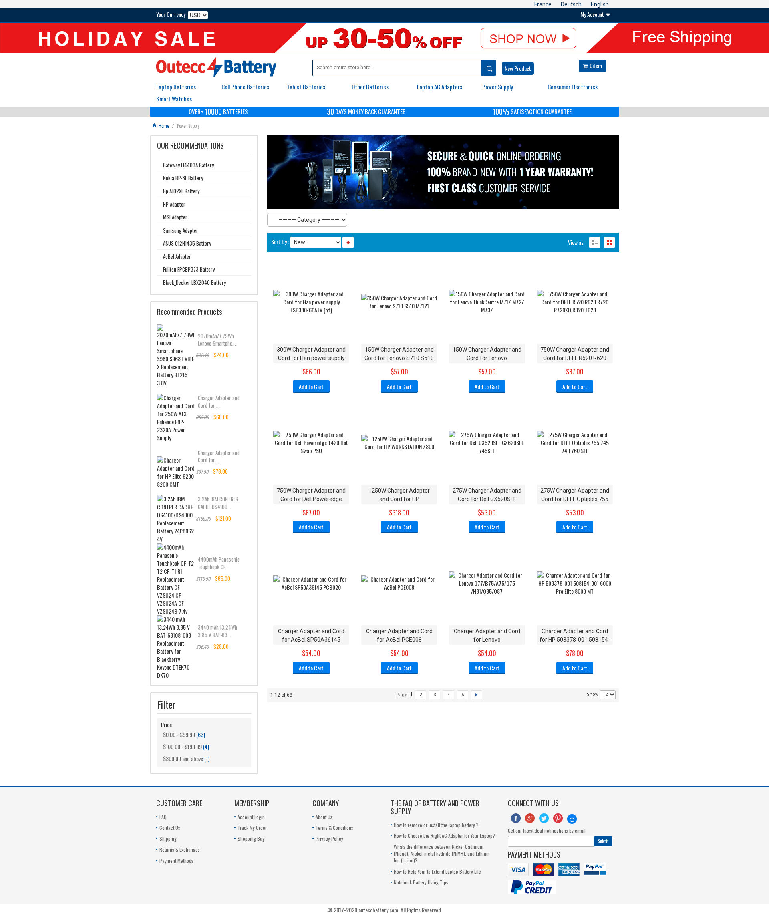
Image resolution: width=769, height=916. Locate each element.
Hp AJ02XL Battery (181, 191)
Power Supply (497, 86)
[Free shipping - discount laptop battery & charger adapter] (384, 38)
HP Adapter (174, 204)
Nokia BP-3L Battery (183, 178)
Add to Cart (311, 386)
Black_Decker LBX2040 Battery (194, 282)
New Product (518, 68)
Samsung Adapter (180, 230)
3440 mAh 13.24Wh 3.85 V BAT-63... (217, 630)
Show (592, 694)
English (600, 4)
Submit (603, 841)
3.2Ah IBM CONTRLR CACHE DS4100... (218, 502)
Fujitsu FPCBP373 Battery (189, 269)
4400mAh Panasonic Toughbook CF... (219, 562)
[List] (594, 242)
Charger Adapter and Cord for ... (219, 401)
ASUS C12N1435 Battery (187, 243)
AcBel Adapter (177, 256)
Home (161, 126)
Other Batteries (370, 86)
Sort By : (280, 242)
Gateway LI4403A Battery (188, 165)
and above (183, 758)
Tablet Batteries (306, 86)
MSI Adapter (175, 217)
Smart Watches (174, 98)
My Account (595, 14)
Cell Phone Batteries (245, 86)
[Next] (476, 695)
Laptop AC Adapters (439, 86)
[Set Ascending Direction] (348, 242)
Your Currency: (171, 14)
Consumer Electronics (573, 86)
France (543, 4)
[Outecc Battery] (216, 67)
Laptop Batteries (176, 86)
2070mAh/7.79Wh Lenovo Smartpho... (217, 339)
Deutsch (571, 4)
